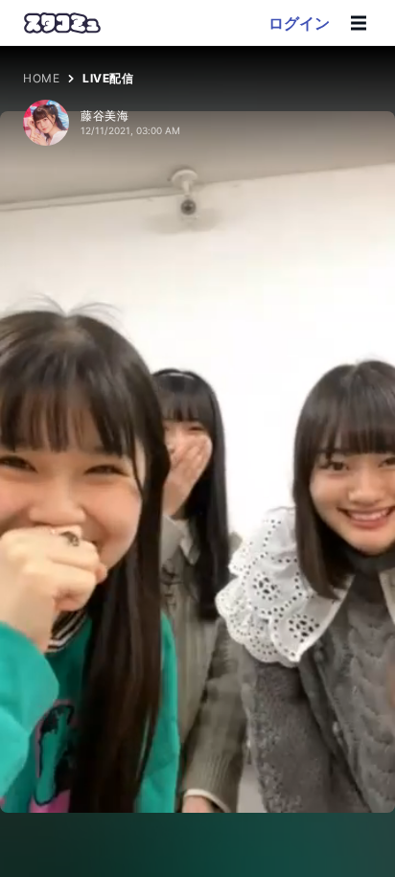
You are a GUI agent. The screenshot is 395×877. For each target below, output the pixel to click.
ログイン (299, 23)
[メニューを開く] (358, 23)
